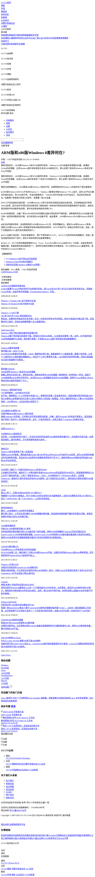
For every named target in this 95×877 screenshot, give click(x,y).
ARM (3, 272)
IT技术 (45, 38)
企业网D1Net (42, 838)
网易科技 (21, 835)
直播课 (28, 35)
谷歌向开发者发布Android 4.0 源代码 (19, 567)
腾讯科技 (13, 835)
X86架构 (13, 411)
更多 (13, 706)
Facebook (17, 638)
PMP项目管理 (54, 38)
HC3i (21, 758)
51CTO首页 (6, 3)
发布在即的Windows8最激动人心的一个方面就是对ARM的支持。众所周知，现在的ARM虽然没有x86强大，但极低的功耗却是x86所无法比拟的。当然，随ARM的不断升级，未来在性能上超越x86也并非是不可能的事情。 (47, 591)
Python (7, 330)
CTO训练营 (33, 770)
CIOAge (15, 758)
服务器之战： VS (12, 351)
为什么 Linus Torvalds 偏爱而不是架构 (20, 641)
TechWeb (52, 835)
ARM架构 (5, 411)
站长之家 (66, 835)
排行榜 (16, 35)
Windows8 (5, 348)
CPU (19, 411)
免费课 (4, 17)
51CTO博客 (11, 764)
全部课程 (5, 38)
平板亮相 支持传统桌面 (18, 549)
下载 (17, 313)
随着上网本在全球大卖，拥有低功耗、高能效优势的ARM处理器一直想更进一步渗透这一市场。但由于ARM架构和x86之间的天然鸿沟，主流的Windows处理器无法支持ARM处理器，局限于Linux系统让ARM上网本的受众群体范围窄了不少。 (47, 378)
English (9, 792)
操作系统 (18, 390)
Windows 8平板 (7, 564)
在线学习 (5, 41)
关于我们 (10, 781)
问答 (11, 44)
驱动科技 (37, 835)
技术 (11, 508)
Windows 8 (10, 272)
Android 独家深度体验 (13, 286)
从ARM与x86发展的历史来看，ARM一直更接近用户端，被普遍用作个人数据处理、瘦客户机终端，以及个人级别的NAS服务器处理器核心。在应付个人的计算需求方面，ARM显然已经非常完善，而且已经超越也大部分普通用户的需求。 (47, 357)
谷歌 (3, 429)
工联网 (6, 838)
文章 (3, 44)
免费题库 (64, 38)
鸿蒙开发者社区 (8, 23)
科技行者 (44, 835)
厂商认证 (39, 38)
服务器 (4, 369)
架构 (3, 449)
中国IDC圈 (32, 838)
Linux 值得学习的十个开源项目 (14, 698)
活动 (8, 135)
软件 (13, 526)
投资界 (51, 838)
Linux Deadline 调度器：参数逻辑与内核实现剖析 (49, 698)
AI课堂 (4, 26)
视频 (8, 123)
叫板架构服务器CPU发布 (16, 529)
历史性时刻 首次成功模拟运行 (17, 605)
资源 (7, 44)
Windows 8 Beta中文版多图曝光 (19, 262)
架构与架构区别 (11, 434)
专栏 (19, 44)
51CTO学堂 (11, 770)
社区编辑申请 (7, 143)
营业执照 (5, 824)
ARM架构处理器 (16, 620)
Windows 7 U (6, 313)
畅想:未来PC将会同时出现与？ (18, 585)
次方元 (57, 838)
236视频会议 (22, 838)
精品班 (4, 11)
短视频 (22, 35)
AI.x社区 (41, 764)
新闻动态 (10, 784)
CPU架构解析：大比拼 (15, 393)
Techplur (26, 758)
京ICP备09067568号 (17, 810)
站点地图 (10, 787)
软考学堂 (35, 35)
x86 (13, 313)
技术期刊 (10, 132)
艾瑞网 (59, 835)
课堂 (15, 44)
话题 (8, 126)
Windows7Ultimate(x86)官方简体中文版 (17, 304)
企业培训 (5, 20)
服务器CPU (14, 547)
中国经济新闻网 (83, 835)
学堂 (3, 8)
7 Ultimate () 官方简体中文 (18, 301)
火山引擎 (64, 838)
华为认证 (31, 38)
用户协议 (10, 795)
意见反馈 (10, 790)
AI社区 (9, 129)
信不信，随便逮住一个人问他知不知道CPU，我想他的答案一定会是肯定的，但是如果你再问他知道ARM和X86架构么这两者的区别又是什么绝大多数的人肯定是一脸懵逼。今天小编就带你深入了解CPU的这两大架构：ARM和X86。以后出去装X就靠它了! (47, 399)
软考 (17, 38)
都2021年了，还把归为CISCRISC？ (22, 493)
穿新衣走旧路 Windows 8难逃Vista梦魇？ (23, 265)
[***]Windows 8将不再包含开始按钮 (21, 259)
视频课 (4, 35)
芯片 (7, 449)
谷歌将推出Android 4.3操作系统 (17, 414)
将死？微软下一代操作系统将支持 (24, 470)
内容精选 (10, 120)
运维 (7, 508)
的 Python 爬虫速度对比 (16, 316)
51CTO (9, 758)
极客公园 (13, 838)
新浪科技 (5, 835)
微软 (12, 390)
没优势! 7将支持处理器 (18, 372)
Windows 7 (5, 390)
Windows (4, 602)
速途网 (73, 835)
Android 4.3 (9, 429)
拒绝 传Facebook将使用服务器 (17, 623)
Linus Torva (6, 655)
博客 (3, 6)
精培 (18, 770)
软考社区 (5, 14)
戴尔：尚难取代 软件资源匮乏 (17, 511)
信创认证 (23, 38)
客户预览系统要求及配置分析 (19, 333)
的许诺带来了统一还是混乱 (17, 452)
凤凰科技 (29, 835)
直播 (23, 44)
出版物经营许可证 (17, 824)
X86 (16, 272)
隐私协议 (10, 798)
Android (4, 582)
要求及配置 (14, 348)
